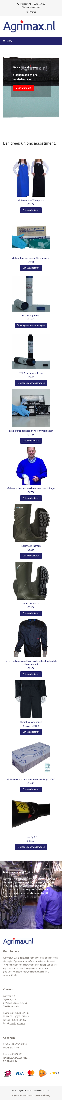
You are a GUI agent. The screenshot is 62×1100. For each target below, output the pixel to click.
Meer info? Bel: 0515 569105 (32, 4)
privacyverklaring (43, 1095)
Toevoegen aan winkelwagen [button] (31, 325)
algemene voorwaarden (22, 1095)
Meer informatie (23, 88)
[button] (7, 40)
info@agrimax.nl (17, 1023)
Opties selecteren (31, 210)
